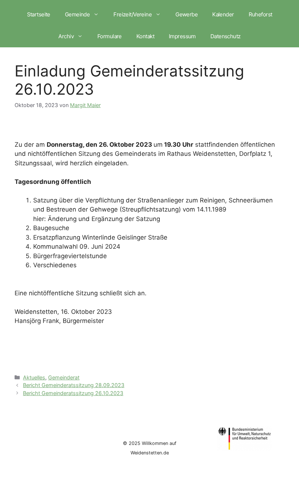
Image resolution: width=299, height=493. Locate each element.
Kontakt (145, 36)
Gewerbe (186, 14)
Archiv (66, 36)
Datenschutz (225, 36)
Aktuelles (34, 377)
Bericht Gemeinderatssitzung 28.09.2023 (73, 385)
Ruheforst (260, 14)
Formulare (109, 36)
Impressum (182, 36)
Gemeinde (77, 14)
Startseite (38, 14)
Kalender (223, 14)
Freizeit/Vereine (132, 14)
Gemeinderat (63, 377)
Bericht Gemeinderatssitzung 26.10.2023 (73, 393)
